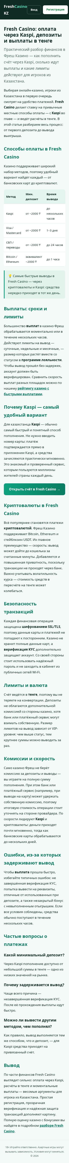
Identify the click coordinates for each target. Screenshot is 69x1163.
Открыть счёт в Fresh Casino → (34, 489)
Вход (34, 9)
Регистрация (55, 9)
